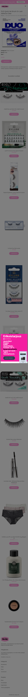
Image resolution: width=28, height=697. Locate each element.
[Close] (1, 335)
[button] (9, 358)
